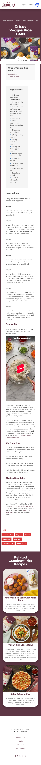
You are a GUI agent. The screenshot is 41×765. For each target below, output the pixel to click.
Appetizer (6, 539)
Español (31, 4)
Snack (27, 535)
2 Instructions (13, 77)
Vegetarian (21, 543)
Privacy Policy (20, 749)
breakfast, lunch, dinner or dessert (18, 436)
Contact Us (20, 737)
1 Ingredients (13, 74)
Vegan (19, 535)
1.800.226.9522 (21, 731)
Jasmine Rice (8, 535)
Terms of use (20, 745)
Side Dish (17, 539)
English (24, 4)
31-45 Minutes (8, 543)
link (28, 431)
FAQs (20, 741)
